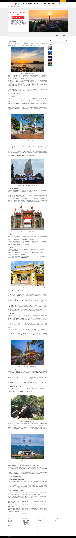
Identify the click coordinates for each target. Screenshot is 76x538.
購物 (38, 3)
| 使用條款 (9, 536)
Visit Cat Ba (25, 521)
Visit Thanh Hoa (26, 526)
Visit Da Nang (25, 522)
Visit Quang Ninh (26, 524)
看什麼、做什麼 (24, 3)
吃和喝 (35, 3)
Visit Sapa (25, 525)
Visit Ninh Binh (26, 523)
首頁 (9, 6)
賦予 (45, 3)
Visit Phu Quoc (26, 520)
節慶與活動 (10, 521)
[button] (66, 40)
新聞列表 (49, 3)
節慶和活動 (30, 3)
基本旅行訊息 (59, 3)
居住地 (42, 3)
